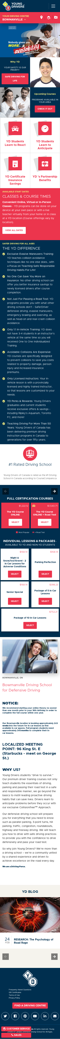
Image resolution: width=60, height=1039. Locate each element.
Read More (15, 133)
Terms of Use (14, 995)
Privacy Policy (14, 998)
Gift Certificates (15, 992)
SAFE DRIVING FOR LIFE (15, 79)
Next (54, 491)
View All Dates (14, 230)
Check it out (45, 109)
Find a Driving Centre (30, 1005)
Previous (5, 491)
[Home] (13, 6)
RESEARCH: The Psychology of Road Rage (33, 941)
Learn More (15, 170)
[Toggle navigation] (53, 6)
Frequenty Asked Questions (20, 990)
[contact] (56, 18)
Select (15, 522)
